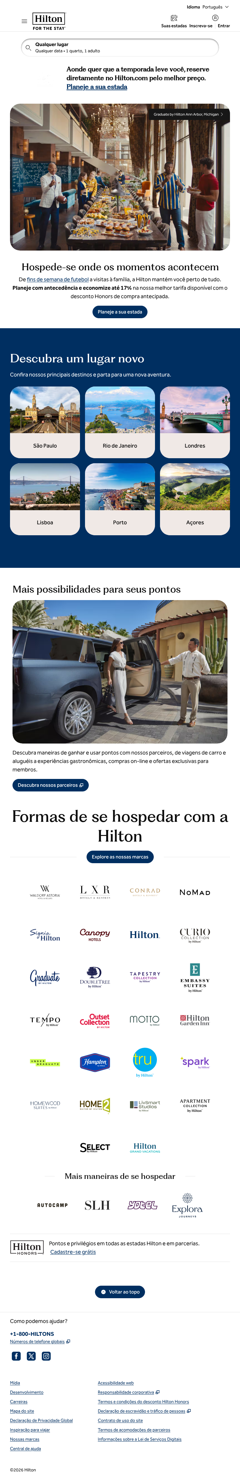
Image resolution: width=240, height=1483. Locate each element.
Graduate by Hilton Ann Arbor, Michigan (186, 114)
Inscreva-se (200, 26)
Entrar (224, 26)
